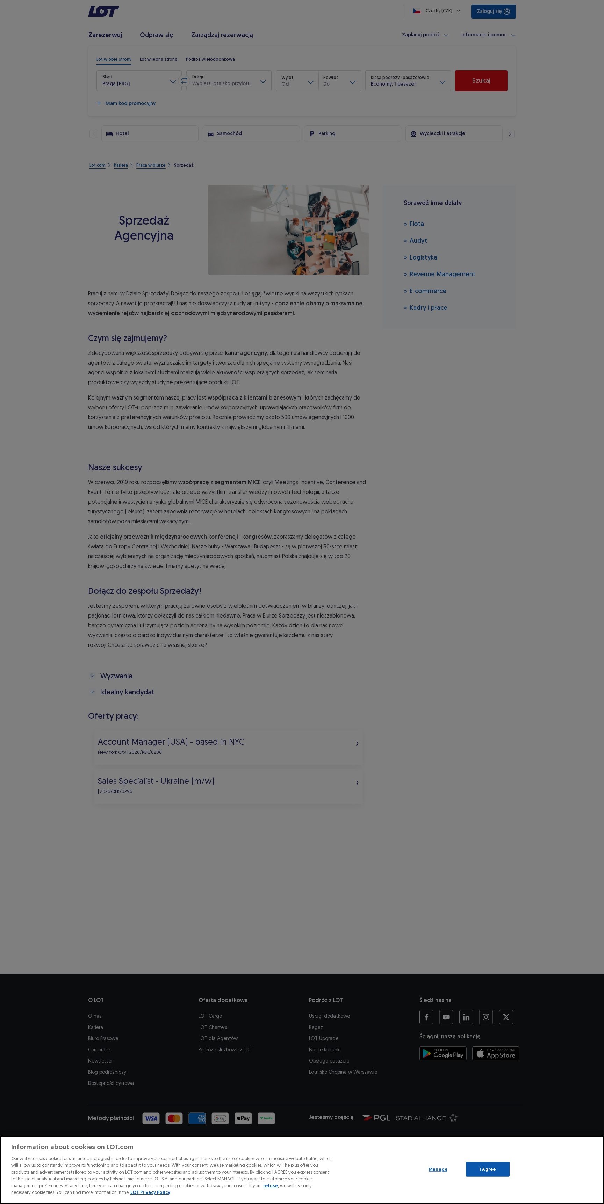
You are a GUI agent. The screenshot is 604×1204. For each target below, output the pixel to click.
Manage (438, 1169)
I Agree (488, 1169)
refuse (270, 1185)
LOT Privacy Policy (150, 1192)
